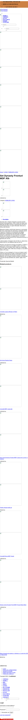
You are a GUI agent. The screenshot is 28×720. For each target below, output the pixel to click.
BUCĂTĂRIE (6, 687)
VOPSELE (5, 679)
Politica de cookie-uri (8, 673)
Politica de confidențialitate (10, 670)
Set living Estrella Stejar (6, 360)
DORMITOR (6, 689)
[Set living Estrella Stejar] (6, 195)
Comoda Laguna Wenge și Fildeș (8, 311)
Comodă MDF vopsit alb (6, 409)
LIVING (6, 172)
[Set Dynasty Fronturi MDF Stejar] (6, 188)
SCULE (5, 692)
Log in (11, 712)
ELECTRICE (6, 694)
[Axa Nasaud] (3, 10)
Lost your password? (5, 715)
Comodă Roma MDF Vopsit (7, 556)
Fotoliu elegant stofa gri (6, 507)
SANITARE (6, 695)
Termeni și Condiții (7, 671)
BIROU (5, 684)
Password (3, 709)
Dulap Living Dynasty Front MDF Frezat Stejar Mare (13, 604)
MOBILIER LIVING (13, 172)
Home (1, 172)
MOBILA (5, 680)
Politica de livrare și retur (9, 672)
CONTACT (6, 697)
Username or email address (7, 705)
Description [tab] (5, 219)
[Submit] (6, 700)
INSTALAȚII (6, 690)
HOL (4, 682)
